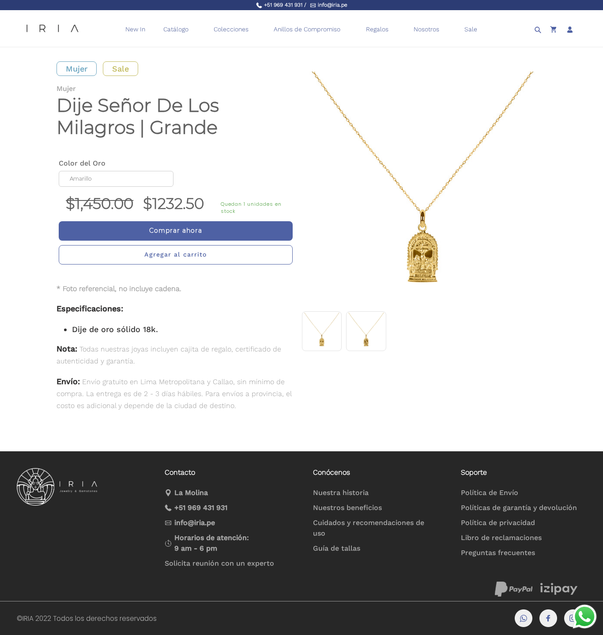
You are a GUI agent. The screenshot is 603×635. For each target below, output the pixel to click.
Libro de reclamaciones (501, 537)
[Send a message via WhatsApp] (585, 617)
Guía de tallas (336, 548)
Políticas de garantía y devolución (519, 507)
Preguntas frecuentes (498, 552)
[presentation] (346, 29)
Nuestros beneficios (347, 507)
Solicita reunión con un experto (219, 563)
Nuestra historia (341, 492)
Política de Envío (489, 492)
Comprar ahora (175, 230)
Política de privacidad (498, 522)
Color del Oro (82, 163)
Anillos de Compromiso (307, 29)
